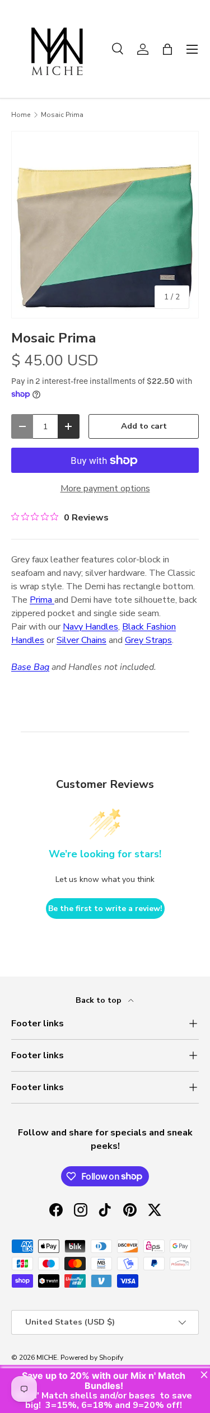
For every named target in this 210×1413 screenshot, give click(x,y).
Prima (42, 600)
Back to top (100, 1000)
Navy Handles (90, 627)
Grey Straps (148, 640)
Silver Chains (81, 640)
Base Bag (30, 667)
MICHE (46, 1357)
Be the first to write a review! (105, 908)
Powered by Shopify (91, 1357)
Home (20, 114)
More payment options (105, 488)
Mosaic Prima (62, 114)
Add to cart (144, 425)
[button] (167, 49)
